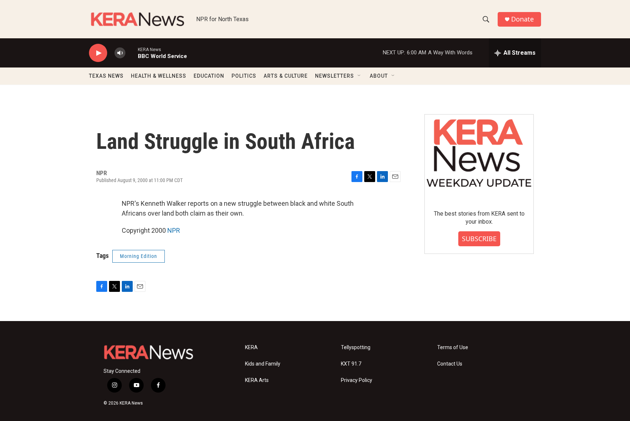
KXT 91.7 (351, 364)
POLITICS (244, 76)
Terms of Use (452, 347)
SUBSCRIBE (479, 238)
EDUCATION (209, 76)
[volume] (120, 53)
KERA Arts (257, 380)
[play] (98, 53)
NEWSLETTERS (334, 76)
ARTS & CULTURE (286, 76)
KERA (251, 347)
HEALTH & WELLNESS (158, 76)
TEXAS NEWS (106, 76)
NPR (173, 230)
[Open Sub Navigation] (359, 76)
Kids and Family (262, 364)
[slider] (132, 53)
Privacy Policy (356, 380)
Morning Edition (138, 256)
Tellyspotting (355, 347)
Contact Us (449, 364)
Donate (522, 19)
